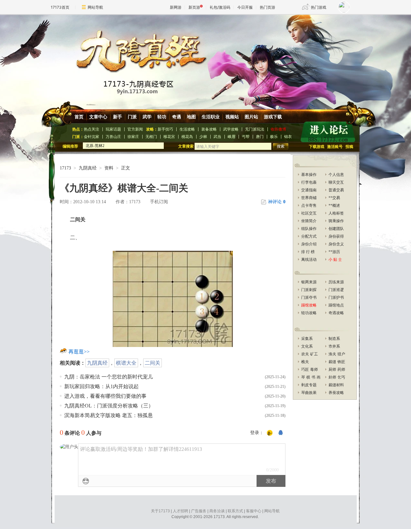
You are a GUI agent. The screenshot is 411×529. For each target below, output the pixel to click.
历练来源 (336, 282)
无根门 (151, 136)
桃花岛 (187, 136)
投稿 (349, 146)
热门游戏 (318, 7)
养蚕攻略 (336, 392)
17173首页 (60, 7)
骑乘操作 (336, 221)
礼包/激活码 (220, 7)
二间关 (152, 363)
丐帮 (245, 136)
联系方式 (235, 511)
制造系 (334, 338)
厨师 (332, 369)
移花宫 (169, 136)
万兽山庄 (113, 136)
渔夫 (332, 354)
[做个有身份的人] (270, 433)
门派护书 (336, 297)
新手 (117, 116)
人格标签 (336, 213)
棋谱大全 (126, 363)
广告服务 (198, 511)
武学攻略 (231, 129)
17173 (65, 168)
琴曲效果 (309, 392)
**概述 (334, 205)
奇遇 (176, 116)
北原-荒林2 (95, 145)
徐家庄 (133, 136)
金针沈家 (91, 136)
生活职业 (211, 116)
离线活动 (309, 259)
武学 (147, 116)
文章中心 (98, 116)
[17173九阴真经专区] (206, 57)
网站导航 (95, 7)
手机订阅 (159, 201)
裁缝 (332, 362)
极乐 (274, 136)
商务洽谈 (217, 511)
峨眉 (231, 136)
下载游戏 (316, 146)
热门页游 (267, 7)
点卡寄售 (309, 205)
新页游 (194, 7)
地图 (191, 116)
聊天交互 (336, 182)
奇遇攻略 (336, 313)
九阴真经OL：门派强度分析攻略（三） (108, 405)
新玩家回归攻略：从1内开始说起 (101, 386)
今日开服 (245, 7)
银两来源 (309, 282)
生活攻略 (187, 129)
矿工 (314, 354)
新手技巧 (165, 129)
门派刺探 (309, 289)
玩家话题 (113, 129)
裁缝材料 (336, 385)
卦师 (332, 377)
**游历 (334, 252)
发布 (271, 481)
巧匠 (305, 369)
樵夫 (305, 362)
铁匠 (341, 362)
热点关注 (91, 129)
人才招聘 (180, 511)
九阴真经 (88, 168)
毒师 (314, 369)
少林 (203, 136)
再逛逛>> (79, 351)
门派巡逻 (336, 289)
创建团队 (336, 228)
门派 (132, 116)
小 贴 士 (335, 259)
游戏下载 (273, 116)
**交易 (334, 198)
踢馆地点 (336, 305)
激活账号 (335, 146)
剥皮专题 (309, 385)
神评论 (276, 201)
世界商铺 (309, 198)
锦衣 (288, 136)
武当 (217, 136)
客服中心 (253, 511)
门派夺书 (309, 297)
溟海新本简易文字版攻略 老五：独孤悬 (108, 415)
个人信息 (336, 174)
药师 (341, 369)
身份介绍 (309, 244)
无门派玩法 (254, 129)
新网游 (175, 7)
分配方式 (309, 236)
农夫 (305, 354)
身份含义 (336, 244)
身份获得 (336, 236)
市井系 (334, 346)
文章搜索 (186, 146)
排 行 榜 (308, 252)
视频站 (232, 116)
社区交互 (309, 213)
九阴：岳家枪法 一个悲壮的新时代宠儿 (108, 376)
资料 (108, 168)
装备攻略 (209, 129)
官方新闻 (135, 129)
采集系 (307, 338)
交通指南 (309, 190)
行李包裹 (309, 182)
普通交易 (336, 190)
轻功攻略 (309, 313)
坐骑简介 (309, 221)
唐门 (260, 136)
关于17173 (160, 511)
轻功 (161, 116)
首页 (78, 116)
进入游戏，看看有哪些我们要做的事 (105, 396)
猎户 (341, 354)
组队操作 (309, 228)
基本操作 (309, 174)
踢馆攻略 (309, 305)
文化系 (307, 346)
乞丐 (341, 377)
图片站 (251, 116)
